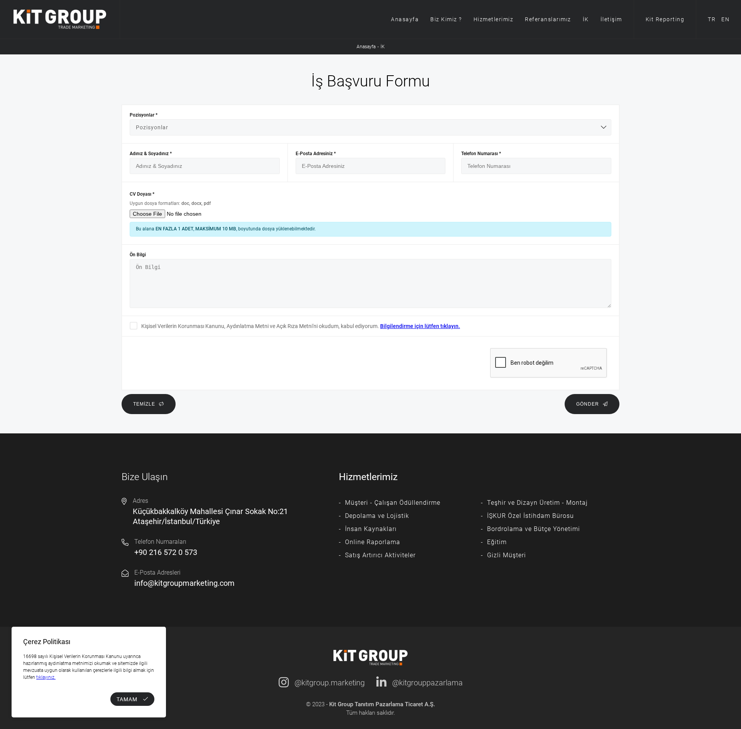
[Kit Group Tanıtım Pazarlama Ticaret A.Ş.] (60, 19)
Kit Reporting (665, 19)
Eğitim (497, 542)
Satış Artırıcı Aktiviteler (380, 555)
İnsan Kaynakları (371, 529)
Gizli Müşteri (506, 555)
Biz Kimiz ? (446, 19)
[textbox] (370, 127)
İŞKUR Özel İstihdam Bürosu (530, 515)
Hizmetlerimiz (494, 19)
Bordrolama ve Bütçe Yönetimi (533, 529)
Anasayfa (405, 19)
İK (586, 19)
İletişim (611, 19)
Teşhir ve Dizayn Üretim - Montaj (537, 502)
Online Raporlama (372, 542)
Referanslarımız (548, 19)
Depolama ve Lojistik (377, 515)
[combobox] (370, 127)
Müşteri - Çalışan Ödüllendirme (392, 502)
